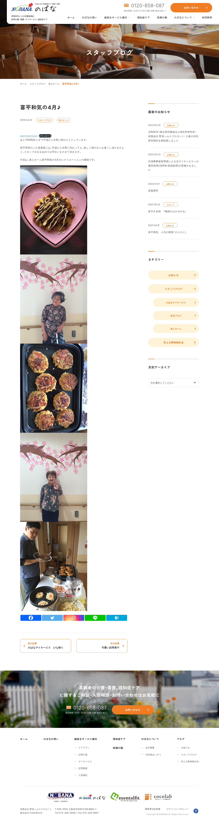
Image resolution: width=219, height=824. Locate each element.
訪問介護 (83, 754)
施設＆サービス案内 (115, 17)
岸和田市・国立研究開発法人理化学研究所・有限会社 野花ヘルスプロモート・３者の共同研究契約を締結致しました (173, 136)
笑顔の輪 (162, 17)
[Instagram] (73, 618)
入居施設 (83, 774)
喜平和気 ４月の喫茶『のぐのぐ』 (167, 232)
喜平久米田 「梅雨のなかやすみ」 (167, 211)
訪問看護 (83, 768)
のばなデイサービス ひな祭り (45, 645)
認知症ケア (143, 17)
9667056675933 (28, 135)
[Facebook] (30, 618)
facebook (196, 811)
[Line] (95, 618)
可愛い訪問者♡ (110, 645)
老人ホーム (63, 120)
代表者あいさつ (153, 754)
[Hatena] (116, 618)
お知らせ (171, 125)
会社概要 (150, 747)
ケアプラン (84, 747)
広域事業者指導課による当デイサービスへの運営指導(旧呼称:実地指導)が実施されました (173, 165)
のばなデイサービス (176, 302)
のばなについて (183, 17)
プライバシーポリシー (177, 808)
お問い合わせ (191, 7)
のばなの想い (89, 17)
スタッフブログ (44, 120)
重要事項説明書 (153, 808)
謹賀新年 (153, 190)
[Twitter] (52, 618)
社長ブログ (176, 315)
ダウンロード (45, 135)
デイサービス (85, 761)
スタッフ (170, 204)
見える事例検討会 (173, 342)
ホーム (71, 17)
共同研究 (207, 17)
